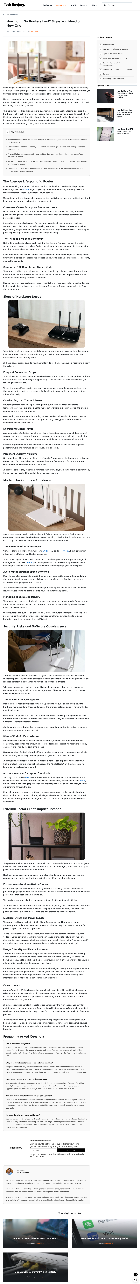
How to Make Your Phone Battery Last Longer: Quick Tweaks (125, 94)
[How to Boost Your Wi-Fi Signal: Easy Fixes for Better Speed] (105, 109)
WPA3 (82, 780)
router (26, 189)
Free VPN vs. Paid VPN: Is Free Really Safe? (104, 1238)
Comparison (40, 1243)
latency (30, 562)
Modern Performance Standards (115, 58)
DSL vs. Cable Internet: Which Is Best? (35, 1271)
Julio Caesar (33, 31)
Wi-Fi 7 (66, 551)
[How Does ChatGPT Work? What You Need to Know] (105, 128)
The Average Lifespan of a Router (115, 49)
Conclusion (107, 74)
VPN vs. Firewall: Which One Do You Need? (35, 1238)
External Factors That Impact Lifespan (117, 69)
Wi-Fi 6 (46, 551)
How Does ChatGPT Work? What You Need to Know (125, 131)
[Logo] (14, 3)
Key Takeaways (108, 45)
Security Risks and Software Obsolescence (113, 64)
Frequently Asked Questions (113, 79)
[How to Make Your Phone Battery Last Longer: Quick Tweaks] (105, 90)
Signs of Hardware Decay (112, 54)
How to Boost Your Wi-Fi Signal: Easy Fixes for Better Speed (125, 113)
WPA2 (28, 777)
